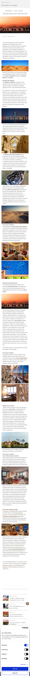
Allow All (15, 668)
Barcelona (5, 565)
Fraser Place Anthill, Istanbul (10, 509)
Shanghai (5, 567)
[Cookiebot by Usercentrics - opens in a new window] (22, 628)
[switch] (26, 649)
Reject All (15, 673)
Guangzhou (19, 565)
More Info (23, 664)
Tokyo (14, 565)
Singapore (24, 563)
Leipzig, (10, 565)
